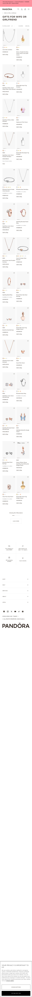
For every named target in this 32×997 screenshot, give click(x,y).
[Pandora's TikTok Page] (19, 611)
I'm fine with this (16, 993)
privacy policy (10, 980)
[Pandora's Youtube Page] (15, 611)
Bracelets (28, 26)
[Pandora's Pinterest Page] (22, 611)
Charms (20, 26)
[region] (16, 979)
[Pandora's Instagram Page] (7, 611)
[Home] (7, 9)
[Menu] (28, 9)
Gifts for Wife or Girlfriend (10, 13)
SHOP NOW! (15, 3)
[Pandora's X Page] (11, 611)
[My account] (21, 9)
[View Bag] (25, 9)
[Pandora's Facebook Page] (4, 611)
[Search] (18, 9)
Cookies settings (16, 987)
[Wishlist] (14, 30)
